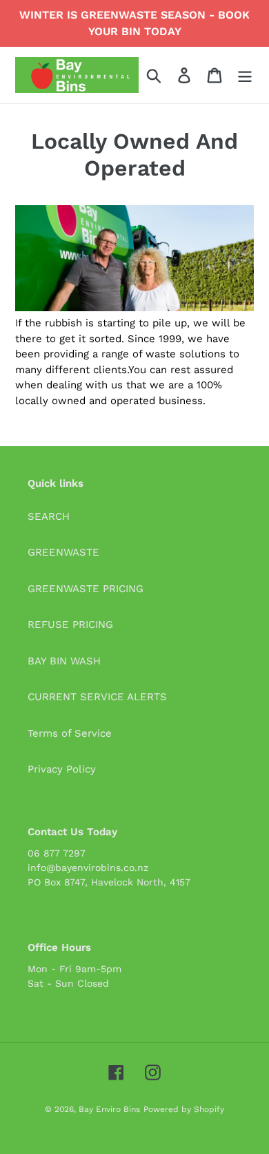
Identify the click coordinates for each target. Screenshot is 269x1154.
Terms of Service (70, 733)
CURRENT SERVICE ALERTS (97, 697)
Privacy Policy (62, 769)
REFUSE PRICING (70, 624)
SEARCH (49, 516)
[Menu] (245, 75)
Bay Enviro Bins (109, 1109)
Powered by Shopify (183, 1109)
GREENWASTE (63, 552)
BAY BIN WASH (64, 661)
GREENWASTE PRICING (85, 589)
